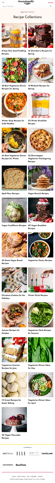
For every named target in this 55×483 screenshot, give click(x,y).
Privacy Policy (21, 476)
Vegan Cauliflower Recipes (14, 225)
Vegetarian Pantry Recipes (40, 260)
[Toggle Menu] (3, 2)
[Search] (51, 6)
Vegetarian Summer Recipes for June (11, 367)
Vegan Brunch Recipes (38, 193)
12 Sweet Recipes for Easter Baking (11, 401)
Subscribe (33, 476)
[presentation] (14, 35)
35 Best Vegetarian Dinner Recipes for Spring (14, 87)
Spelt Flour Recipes (10, 193)
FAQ (28, 476)
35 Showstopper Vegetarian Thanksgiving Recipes (39, 158)
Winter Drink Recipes (38, 295)
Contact (40, 476)
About (14, 476)
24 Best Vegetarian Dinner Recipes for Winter (14, 157)
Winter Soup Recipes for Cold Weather (13, 122)
